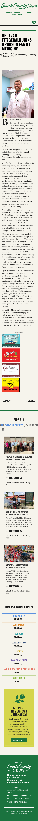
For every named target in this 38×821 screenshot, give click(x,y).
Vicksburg (32, 54)
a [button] (19, 22)
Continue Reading (12, 478)
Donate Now (17, 740)
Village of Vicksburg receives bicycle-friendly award (19, 458)
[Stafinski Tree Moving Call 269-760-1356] (11, 361)
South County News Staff (15, 483)
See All (17, 619)
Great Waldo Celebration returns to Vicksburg (17, 566)
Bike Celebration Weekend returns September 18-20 (17, 513)
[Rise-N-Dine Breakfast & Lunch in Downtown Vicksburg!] (11, 391)
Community (21, 54)
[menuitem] (9, 798)
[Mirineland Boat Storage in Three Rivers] (11, 347)
